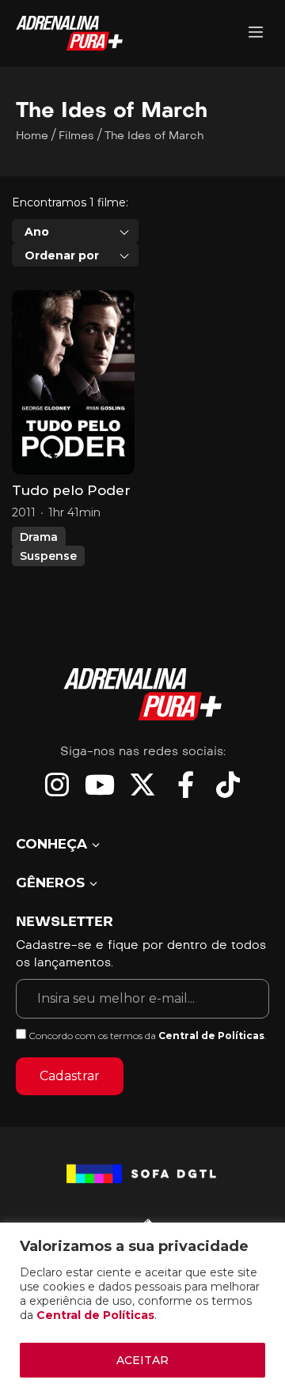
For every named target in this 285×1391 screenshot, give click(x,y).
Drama (39, 537)
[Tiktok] (228, 784)
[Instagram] (57, 784)
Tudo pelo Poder (71, 490)
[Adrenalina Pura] (255, 33)
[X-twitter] (142, 784)
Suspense (48, 556)
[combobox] (75, 231)
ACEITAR (142, 1360)
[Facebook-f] (185, 784)
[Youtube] (99, 784)
